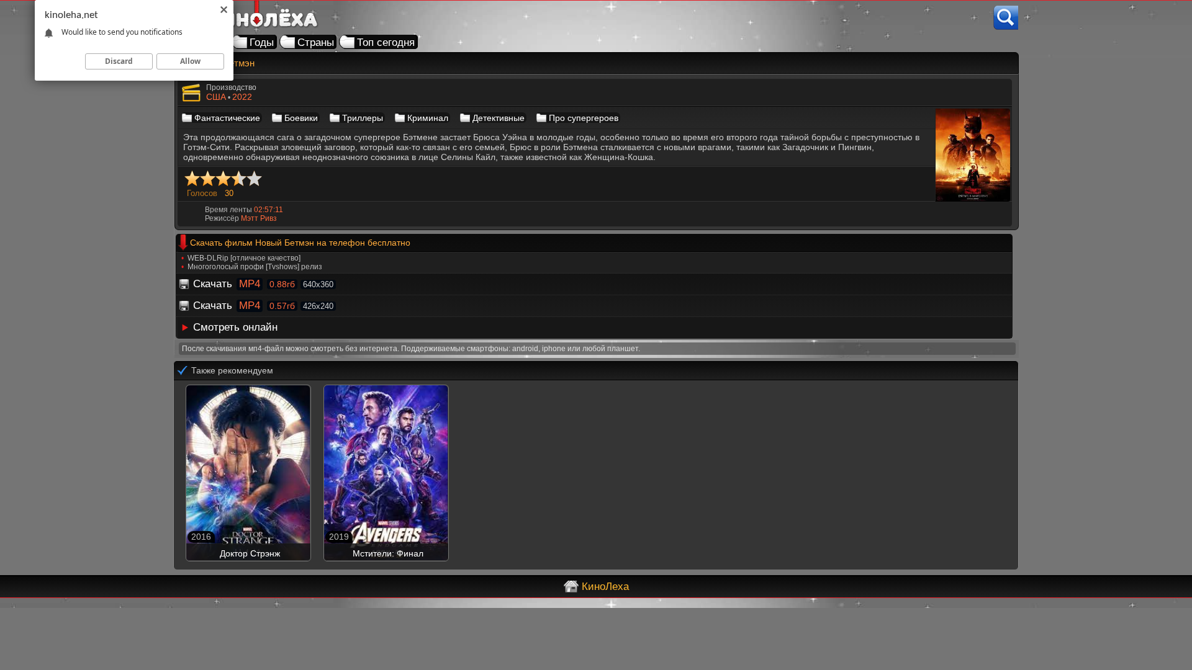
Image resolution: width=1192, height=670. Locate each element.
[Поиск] (1005, 18)
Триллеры (362, 118)
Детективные (498, 118)
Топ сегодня (386, 42)
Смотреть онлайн (235, 327)
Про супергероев (583, 118)
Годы (262, 42)
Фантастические (227, 118)
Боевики (301, 118)
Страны (315, 42)
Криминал (427, 118)
